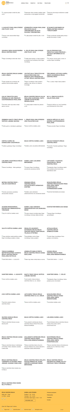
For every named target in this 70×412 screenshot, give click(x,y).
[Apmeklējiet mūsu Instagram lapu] (5, 399)
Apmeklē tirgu (24, 3)
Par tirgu (39, 3)
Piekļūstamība (50, 394)
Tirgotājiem (47, 3)
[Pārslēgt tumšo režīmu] (63, 3)
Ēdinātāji (33, 3)
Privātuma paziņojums (51, 392)
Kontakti (48, 399)
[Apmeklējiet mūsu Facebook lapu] (3, 399)
